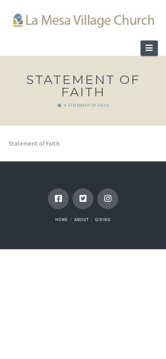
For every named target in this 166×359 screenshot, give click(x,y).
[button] (149, 48)
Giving (103, 219)
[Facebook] (58, 198)
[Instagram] (107, 198)
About (82, 219)
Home (61, 219)
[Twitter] (83, 198)
